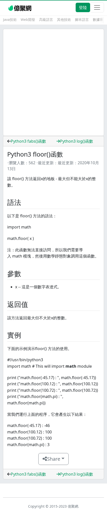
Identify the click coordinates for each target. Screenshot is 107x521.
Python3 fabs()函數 (28, 141)
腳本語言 (82, 19)
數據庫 (98, 19)
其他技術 (64, 19)
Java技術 (10, 19)
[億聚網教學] (20, 7)
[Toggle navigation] (97, 7)
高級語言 (46, 19)
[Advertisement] (53, 82)
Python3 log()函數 (76, 141)
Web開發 (28, 19)
